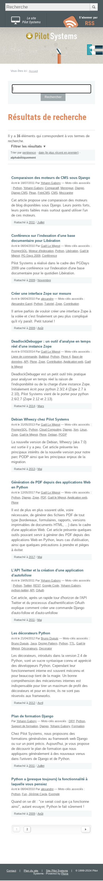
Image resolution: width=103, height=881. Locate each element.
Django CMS (19, 192)
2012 (32, 702)
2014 (32, 406)
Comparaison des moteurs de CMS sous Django (50, 178)
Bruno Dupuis (49, 638)
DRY (71, 721)
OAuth (40, 590)
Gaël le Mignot (29, 434)
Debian (52, 434)
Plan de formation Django (32, 716)
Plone (33, 361)
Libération (72, 250)
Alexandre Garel (21, 303)
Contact (11, 870)
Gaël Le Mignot (50, 245)
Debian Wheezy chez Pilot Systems (40, 419)
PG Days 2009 (30, 255)
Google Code (50, 585)
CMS (54, 192)
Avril (40, 702)
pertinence (29, 152)
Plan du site (31, 870)
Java (33, 643)
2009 (32, 280)
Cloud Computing (50, 429)
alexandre (47, 298)
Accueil (33, 71)
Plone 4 (66, 356)
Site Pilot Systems (57, 870)
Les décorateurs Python (30, 633)
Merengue (66, 188)
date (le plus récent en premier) (59, 152)
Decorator (45, 648)
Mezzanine (66, 192)
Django (79, 188)
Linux (83, 429)
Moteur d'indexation (41, 250)
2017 (32, 557)
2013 (32, 469)
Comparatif (52, 188)
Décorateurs (29, 648)
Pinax (32, 192)
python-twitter (20, 590)
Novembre (44, 280)
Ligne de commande (24, 356)
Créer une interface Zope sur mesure (41, 294)
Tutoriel (49, 303)
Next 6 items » (85, 829)
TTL (72, 643)
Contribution (71, 303)
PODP (63, 434)
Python (17, 188)
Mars (41, 406)
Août (40, 328)
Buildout (44, 356)
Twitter (28, 585)
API (26, 361)
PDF (43, 497)
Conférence (49, 255)
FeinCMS (44, 192)
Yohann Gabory (51, 182)
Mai (40, 469)
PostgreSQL (19, 250)
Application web (73, 361)
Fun (24, 794)
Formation (78, 726)
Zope (58, 303)
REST (37, 585)
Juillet (40, 222)
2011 (32, 222)
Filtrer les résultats (26, 146)
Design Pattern (47, 643)
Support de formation (24, 726)
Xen (75, 429)
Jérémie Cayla (38, 794)
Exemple (54, 794)
